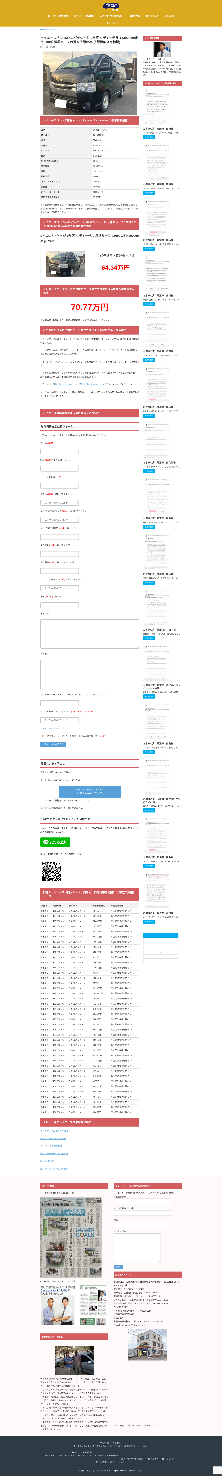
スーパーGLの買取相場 (51, 1146)
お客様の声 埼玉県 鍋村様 (158, 295)
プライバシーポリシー (50, 729)
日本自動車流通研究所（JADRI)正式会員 (132, 1311)
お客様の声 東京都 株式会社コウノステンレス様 (161, 686)
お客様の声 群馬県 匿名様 (158, 857)
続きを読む (149, 137)
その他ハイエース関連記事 (106, 1455)
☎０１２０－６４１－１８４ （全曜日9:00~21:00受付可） (90, 791)
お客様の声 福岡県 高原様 (158, 184)
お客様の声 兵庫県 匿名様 (158, 407)
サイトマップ (112, 23)
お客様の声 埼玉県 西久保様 (159, 462)
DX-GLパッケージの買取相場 (54, 1153)
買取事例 (136, 16)
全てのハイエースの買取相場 (54, 1168)
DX (144, 1446)
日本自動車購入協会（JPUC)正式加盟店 (132, 1303)
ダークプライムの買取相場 (53, 1138)
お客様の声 (153, 16)
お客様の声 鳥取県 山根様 (158, 913)
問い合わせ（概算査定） (113, 16)
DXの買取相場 (47, 1161)
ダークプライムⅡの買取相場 (54, 1131)
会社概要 (170, 16)
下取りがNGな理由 (66, 1455)
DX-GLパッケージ (131, 1446)
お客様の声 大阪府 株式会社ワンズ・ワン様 (161, 800)
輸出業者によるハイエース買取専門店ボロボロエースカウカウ (83, 384)
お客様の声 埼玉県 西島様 (158, 743)
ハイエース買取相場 (59, 16)
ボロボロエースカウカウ (99, 1471)
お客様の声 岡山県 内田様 (158, 351)
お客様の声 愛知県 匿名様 (158, 240)
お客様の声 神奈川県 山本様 (159, 629)
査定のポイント (84, 1455)
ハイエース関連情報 (85, 16)
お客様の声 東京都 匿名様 (158, 518)
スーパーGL (115, 1446)
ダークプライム (99, 1446)
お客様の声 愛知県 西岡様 (158, 128)
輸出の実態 (49, 1455)
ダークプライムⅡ (81, 1446)
